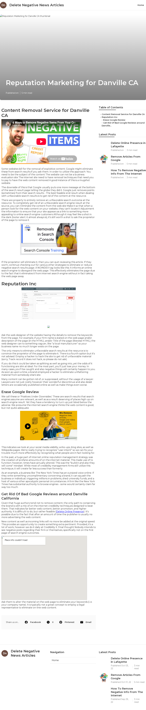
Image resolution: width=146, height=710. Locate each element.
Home (141, 5)
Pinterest (69, 622)
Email (88, 622)
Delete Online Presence (70, 511)
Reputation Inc (109, 117)
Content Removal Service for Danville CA (123, 114)
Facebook (35, 622)
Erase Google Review (114, 120)
